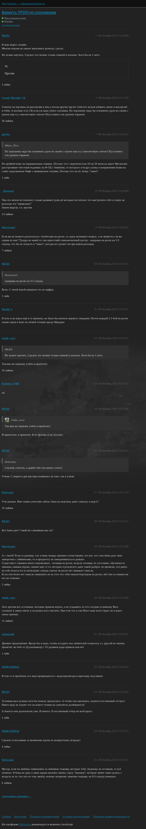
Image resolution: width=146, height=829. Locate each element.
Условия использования (76, 816)
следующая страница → (16, 796)
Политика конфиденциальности (111, 816)
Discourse (24, 824)
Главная (6, 816)
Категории (20, 816)
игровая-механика (11, 25)
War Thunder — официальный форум (23, 3)
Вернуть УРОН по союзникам (29, 12)
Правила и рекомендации (44, 816)
